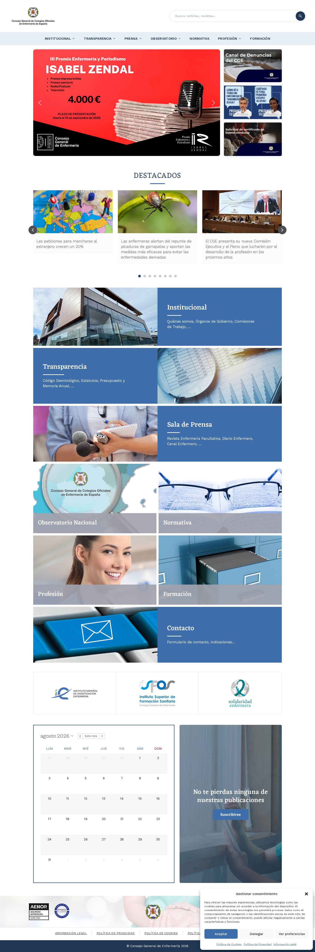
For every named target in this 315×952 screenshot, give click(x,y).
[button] (306, 894)
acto (180, 628)
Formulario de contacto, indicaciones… (201, 642)
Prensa (131, 39)
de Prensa (189, 425)
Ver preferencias (292, 934)
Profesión (227, 39)
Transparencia (97, 39)
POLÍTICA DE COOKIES (161, 933)
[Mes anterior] (80, 736)
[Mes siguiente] (102, 736)
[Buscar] (300, 16)
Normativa (199, 39)
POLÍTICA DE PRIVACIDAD (116, 933)
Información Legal (285, 944)
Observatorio (164, 39)
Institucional (58, 39)
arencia (65, 367)
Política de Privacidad (258, 944)
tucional (187, 308)
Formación (260, 39)
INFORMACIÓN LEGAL (71, 933)
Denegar (256, 934)
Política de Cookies (229, 944)
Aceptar (221, 934)
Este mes (91, 735)
